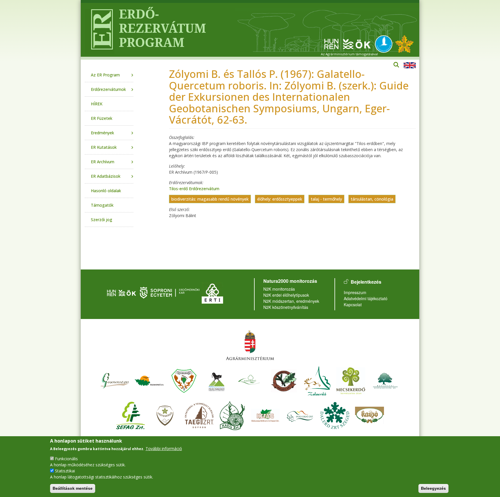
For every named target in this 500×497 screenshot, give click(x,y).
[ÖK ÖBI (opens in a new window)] (121, 292)
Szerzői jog (101, 219)
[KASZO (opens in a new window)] (369, 415)
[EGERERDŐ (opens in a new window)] (114, 380)
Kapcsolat (353, 304)
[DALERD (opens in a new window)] (334, 415)
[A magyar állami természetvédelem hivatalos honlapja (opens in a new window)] (385, 43)
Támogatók (102, 205)
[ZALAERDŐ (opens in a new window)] (317, 380)
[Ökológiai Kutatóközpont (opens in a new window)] (347, 43)
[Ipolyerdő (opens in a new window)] (300, 415)
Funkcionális (66, 458)
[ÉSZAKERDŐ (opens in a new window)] (149, 380)
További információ (164, 448)
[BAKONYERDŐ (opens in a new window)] (249, 380)
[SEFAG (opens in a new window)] (130, 415)
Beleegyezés (433, 488)
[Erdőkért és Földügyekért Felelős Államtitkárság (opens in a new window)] (250, 345)
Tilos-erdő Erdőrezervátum (194, 188)
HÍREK (96, 104)
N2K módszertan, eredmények (291, 301)
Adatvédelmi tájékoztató (365, 298)
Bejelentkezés (366, 281)
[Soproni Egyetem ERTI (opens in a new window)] (212, 292)
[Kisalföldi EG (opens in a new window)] (232, 415)
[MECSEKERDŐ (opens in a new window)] (350, 380)
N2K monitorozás (279, 289)
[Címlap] (99, 30)
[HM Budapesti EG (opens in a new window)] (385, 380)
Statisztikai (65, 471)
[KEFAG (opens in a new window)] (265, 415)
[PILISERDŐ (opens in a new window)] (216, 380)
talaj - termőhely (326, 199)
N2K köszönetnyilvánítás (285, 307)
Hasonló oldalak (106, 190)
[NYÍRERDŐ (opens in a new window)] (184, 380)
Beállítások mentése (73, 488)
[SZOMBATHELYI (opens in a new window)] (283, 380)
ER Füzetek (101, 118)
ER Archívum (102, 161)
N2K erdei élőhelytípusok (286, 295)
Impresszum (355, 292)
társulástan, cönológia (372, 199)
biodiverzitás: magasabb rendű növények (210, 199)
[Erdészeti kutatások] (404, 43)
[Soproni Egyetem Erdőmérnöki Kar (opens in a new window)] (170, 292)
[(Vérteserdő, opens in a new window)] (165, 415)
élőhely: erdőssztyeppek (279, 199)
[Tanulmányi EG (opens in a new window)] (199, 415)
